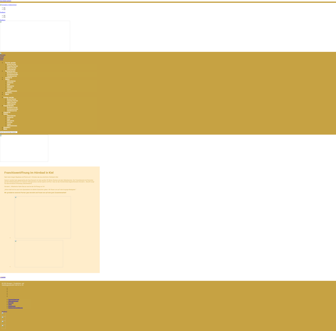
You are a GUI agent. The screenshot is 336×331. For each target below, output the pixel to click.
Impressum (12, 295)
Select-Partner (11, 67)
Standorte (8, 77)
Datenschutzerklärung (15, 296)
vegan (9, 89)
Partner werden (10, 63)
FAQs (10, 293)
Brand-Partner (11, 64)
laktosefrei (10, 86)
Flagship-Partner (12, 66)
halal (8, 84)
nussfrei (9, 87)
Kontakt (11, 291)
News (7, 94)
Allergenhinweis (12, 91)
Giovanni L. (8, 92)
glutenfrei (10, 82)
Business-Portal (12, 72)
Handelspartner (12, 76)
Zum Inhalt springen (5, 0)
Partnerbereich (10, 71)
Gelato (7, 79)
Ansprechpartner (14, 288)
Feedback (2, 12)
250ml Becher (11, 69)
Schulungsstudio (12, 74)
